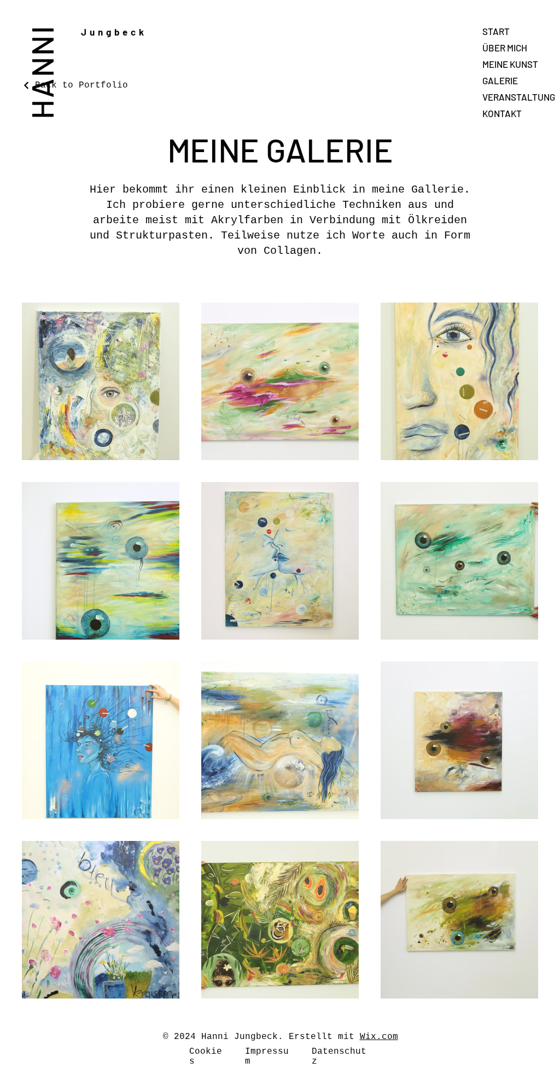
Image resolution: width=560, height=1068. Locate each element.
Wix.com (379, 1037)
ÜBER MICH (504, 47)
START (496, 31)
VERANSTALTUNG (518, 96)
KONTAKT (502, 113)
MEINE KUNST (510, 64)
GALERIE (500, 80)
